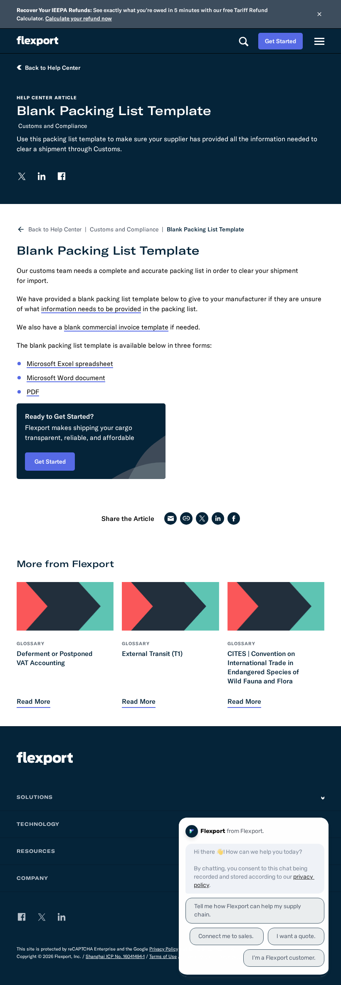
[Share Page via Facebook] (233, 518)
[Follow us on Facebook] (62, 176)
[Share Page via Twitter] (202, 518)
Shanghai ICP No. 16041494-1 (115, 956)
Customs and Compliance (52, 126)
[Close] (319, 14)
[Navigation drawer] (319, 41)
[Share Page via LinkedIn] (218, 518)
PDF (33, 392)
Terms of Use (163, 956)
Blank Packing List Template (205, 229)
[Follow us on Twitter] (22, 176)
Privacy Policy (163, 949)
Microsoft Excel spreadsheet (70, 363)
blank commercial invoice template (116, 327)
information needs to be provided (91, 309)
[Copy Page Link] (186, 518)
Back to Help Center (55, 229)
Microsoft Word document (66, 377)
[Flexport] (37, 41)
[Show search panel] (243, 41)
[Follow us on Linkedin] (42, 176)
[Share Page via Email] (170, 518)
